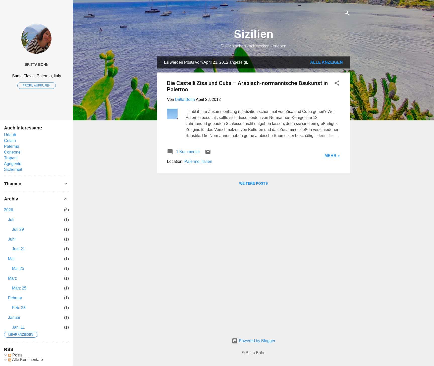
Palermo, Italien (198, 161)
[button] (337, 84)
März (12, 278)
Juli (11, 219)
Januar (14, 317)
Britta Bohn (36, 64)
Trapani (11, 158)
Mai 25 (18, 268)
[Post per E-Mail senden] (208, 153)
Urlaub (10, 135)
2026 (8, 210)
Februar (15, 298)
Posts (16, 355)
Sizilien (253, 34)
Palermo (11, 146)
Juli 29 (18, 229)
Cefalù (10, 140)
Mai (11, 259)
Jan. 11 (18, 327)
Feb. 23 (19, 308)
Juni (12, 239)
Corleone (12, 152)
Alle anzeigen (326, 62)
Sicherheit (13, 169)
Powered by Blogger (256, 341)
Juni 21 (18, 249)
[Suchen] (347, 13)
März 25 (19, 288)
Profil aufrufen (36, 85)
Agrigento (12, 164)
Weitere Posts (253, 183)
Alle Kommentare (27, 359)
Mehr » (332, 156)
